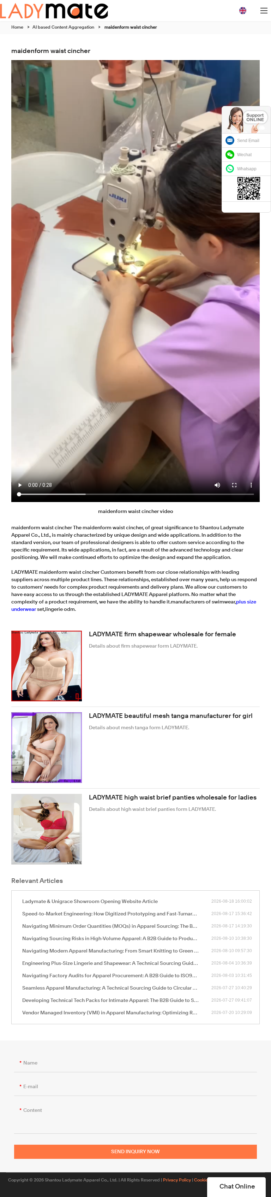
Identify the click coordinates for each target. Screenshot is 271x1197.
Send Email (248, 140)
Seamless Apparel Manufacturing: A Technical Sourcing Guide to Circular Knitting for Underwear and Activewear (116, 988)
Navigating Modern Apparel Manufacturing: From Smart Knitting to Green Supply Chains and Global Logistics (116, 951)
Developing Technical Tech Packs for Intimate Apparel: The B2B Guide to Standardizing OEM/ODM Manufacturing (116, 1000)
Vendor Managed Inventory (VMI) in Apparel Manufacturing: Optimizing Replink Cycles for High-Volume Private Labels (116, 1012)
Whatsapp (247, 168)
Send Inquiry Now (135, 1151)
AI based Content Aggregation (63, 27)
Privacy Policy (177, 1180)
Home (17, 27)
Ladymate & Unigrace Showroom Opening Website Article (90, 901)
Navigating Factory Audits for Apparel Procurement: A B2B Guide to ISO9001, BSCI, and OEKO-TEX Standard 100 (116, 975)
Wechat (244, 154)
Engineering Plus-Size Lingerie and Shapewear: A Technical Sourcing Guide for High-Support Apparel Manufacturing (116, 963)
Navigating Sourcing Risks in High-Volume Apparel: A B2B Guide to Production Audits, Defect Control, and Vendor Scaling (116, 938)
